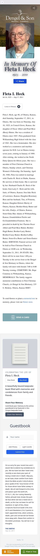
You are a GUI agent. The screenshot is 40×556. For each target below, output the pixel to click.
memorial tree (29, 298)
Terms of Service (26, 546)
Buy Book (23, 380)
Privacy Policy (14, 546)
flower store (27, 302)
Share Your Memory (14, 414)
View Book (11, 380)
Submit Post (20, 452)
